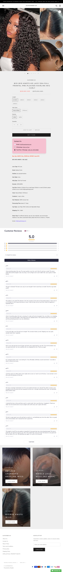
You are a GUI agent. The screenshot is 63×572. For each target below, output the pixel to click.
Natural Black (16, 110)
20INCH (29, 100)
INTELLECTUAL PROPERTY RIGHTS (11, 554)
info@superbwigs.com (25, 144)
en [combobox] (27, 231)
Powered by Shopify (9, 568)
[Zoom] (59, 11)
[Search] (56, 5)
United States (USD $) (10, 562)
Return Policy (6, 544)
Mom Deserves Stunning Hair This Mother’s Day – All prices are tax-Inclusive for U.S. (31, 1)
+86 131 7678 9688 (33, 150)
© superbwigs (8, 565)
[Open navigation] (3, 5)
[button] (30, 243)
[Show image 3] (31, 73)
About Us (5, 538)
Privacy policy (6, 549)
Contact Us (5, 541)
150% (14, 117)
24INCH (42, 100)
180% (20, 117)
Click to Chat (26, 147)
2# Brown (24, 110)
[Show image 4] (33, 73)
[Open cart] (60, 6)
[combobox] (57, 255)
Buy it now (31, 135)
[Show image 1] (27, 73)
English (22, 562)
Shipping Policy (6, 551)
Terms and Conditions (8, 546)
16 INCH (15, 100)
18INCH (22, 100)
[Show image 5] (35, 73)
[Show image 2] (29, 73)
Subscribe (39, 549)
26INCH (15, 103)
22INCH (36, 100)
